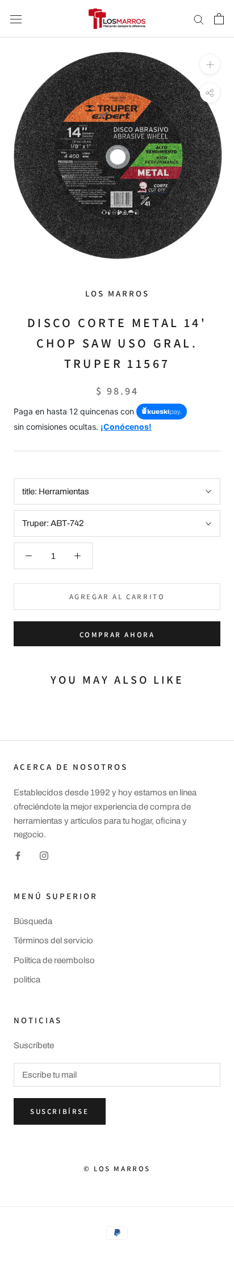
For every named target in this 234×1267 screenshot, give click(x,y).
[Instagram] (44, 855)
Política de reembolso (54, 960)
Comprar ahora (117, 634)
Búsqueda (33, 921)
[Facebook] (18, 855)
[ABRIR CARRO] (219, 18)
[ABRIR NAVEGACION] (16, 18)
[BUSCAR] (199, 19)
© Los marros (117, 1168)
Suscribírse (59, 1111)
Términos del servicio (53, 940)
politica (27, 979)
